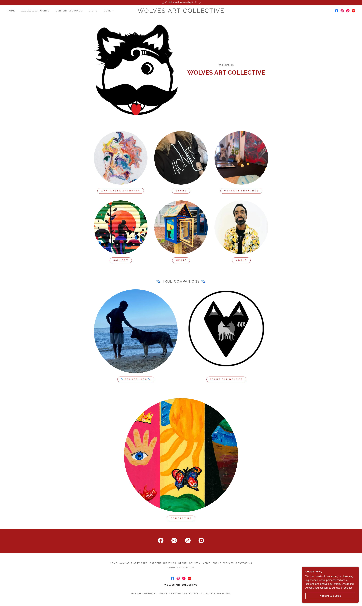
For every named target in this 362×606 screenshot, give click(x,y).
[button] (108, 10)
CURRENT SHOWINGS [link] (69, 11)
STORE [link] (93, 11)
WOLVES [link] (228, 563)
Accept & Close (330, 596)
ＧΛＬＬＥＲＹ (120, 260)
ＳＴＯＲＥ (181, 191)
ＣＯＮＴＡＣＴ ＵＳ (181, 518)
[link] (181, 11)
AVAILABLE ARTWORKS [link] (35, 11)
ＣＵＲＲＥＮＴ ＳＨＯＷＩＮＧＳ (241, 191)
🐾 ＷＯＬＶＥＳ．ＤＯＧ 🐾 (136, 379)
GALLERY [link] (194, 563)
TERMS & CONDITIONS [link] (181, 568)
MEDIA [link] (207, 563)
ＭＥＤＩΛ (181, 260)
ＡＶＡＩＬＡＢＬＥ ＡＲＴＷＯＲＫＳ (120, 191)
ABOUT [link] (217, 563)
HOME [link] (11, 11)
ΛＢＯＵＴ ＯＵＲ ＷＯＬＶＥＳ (226, 379)
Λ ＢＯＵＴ (241, 260)
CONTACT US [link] (244, 563)
